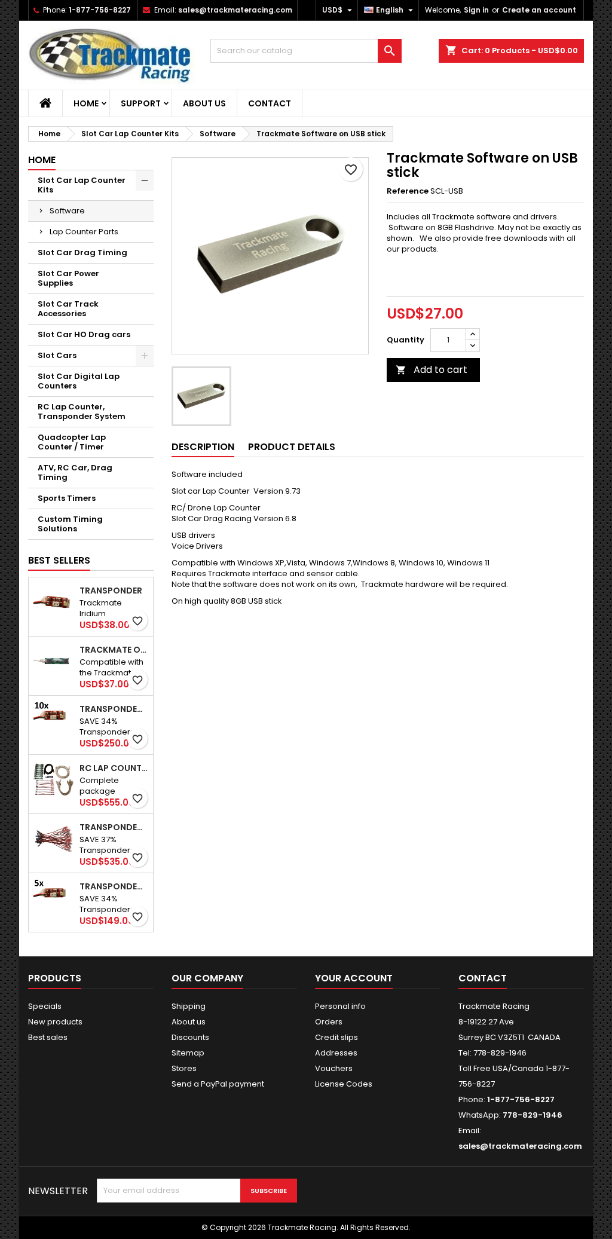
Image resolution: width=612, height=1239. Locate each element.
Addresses (336, 1052)
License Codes (343, 1084)
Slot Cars (57, 355)
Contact (269, 103)
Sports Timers (67, 498)
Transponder (110, 590)
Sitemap (188, 1052)
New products (55, 1021)
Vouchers (334, 1068)
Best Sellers (59, 560)
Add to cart (431, 370)
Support (141, 103)
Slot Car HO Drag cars (84, 334)
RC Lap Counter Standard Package (113, 768)
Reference (408, 191)
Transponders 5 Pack (113, 886)
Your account (354, 978)
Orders (328, 1021)
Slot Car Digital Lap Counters (79, 381)
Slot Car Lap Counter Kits (82, 185)
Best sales (48, 1037)
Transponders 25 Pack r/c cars (113, 827)
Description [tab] (203, 447)
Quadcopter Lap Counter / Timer (72, 442)
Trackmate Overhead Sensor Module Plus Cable (113, 649)
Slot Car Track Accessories (68, 308)
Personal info (340, 1006)
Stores (184, 1068)
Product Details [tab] (291, 447)
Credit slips (336, 1037)
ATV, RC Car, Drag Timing (75, 472)
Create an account (539, 10)
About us (204, 103)
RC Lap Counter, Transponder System (82, 411)
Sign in (476, 10)
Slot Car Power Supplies (68, 278)
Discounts (190, 1037)
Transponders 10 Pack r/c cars (113, 709)
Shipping (189, 1006)
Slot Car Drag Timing (82, 252)
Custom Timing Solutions (70, 523)
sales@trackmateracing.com (235, 10)
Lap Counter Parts (84, 231)
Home (86, 103)
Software (67, 210)
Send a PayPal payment (218, 1084)
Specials (45, 1006)
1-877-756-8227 (100, 10)
